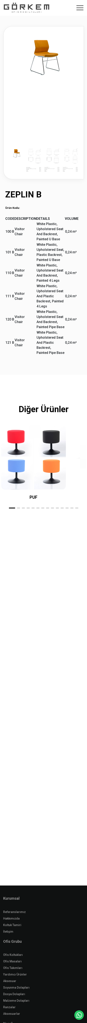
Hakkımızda (11, 918)
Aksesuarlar (11, 1013)
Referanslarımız (14, 912)
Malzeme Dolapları (16, 1000)
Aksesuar (9, 981)
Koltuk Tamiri (12, 925)
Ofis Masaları (12, 961)
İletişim (8, 931)
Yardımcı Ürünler (15, 974)
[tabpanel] (43, 103)
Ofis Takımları (12, 968)
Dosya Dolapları (14, 994)
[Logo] (27, 8)
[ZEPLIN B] (43, 55)
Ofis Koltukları (13, 954)
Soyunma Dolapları (16, 987)
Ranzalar (9, 1007)
